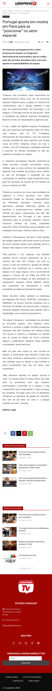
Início (4, 11)
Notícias (11, 11)
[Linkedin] (25, 643)
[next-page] (8, 490)
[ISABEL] (4, 42)
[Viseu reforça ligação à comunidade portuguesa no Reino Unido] (10, 469)
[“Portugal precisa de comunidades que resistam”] (10, 532)
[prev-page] (4, 490)
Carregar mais (25, 568)
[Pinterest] (24, 433)
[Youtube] (38, 643)
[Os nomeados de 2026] (10, 559)
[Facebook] (13, 433)
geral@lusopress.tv (13, 625)
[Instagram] (19, 643)
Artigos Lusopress (8, 485)
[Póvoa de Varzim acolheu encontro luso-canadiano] (10, 456)
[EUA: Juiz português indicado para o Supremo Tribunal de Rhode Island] (10, 482)
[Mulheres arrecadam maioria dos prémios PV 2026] (10, 545)
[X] (18, 433)
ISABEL (11, 42)
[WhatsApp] (30, 433)
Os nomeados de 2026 (27, 555)
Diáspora (18, 11)
